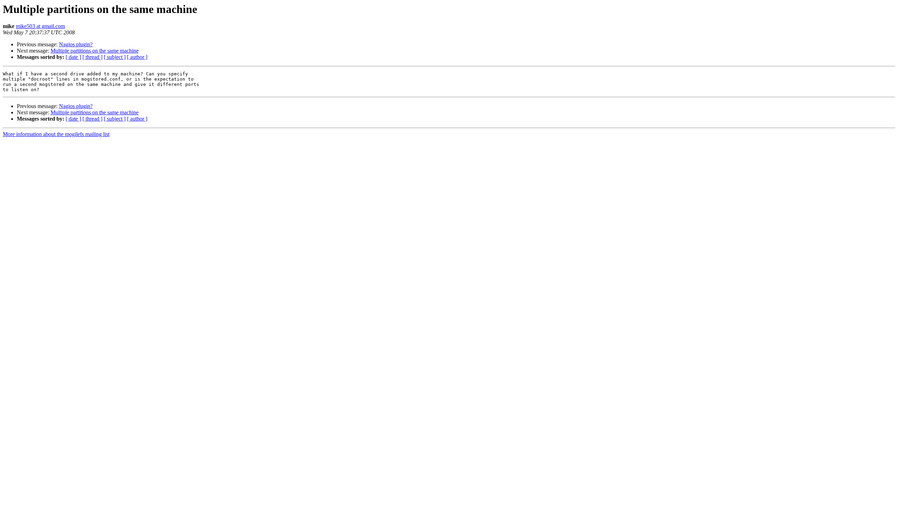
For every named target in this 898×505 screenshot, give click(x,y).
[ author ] (137, 57)
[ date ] (73, 57)
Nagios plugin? (76, 44)
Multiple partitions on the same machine (95, 51)
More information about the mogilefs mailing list (56, 134)
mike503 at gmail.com (40, 26)
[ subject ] (115, 57)
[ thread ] (92, 57)
